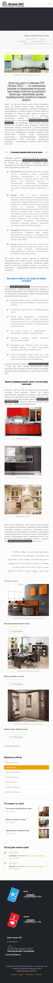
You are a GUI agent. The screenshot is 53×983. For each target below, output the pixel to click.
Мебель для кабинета (13, 772)
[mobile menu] (50, 4)
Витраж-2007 (30, 39)
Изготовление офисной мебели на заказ (17, 623)
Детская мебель (11, 782)
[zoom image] (23, 421)
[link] (23, 423)
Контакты (38, 974)
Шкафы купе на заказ (13, 792)
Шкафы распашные (12, 787)
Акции (21, 974)
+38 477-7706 (32, 921)
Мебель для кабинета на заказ (14, 676)
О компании (29, 974)
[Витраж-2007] (13, 4)
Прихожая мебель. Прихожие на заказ (16, 729)
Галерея (14, 974)
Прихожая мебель (11, 777)
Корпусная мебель (37, 41)
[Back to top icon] (48, 978)
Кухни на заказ (10, 767)
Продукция (23, 41)
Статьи (42, 39)
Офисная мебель (11, 762)
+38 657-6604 (32, 896)
